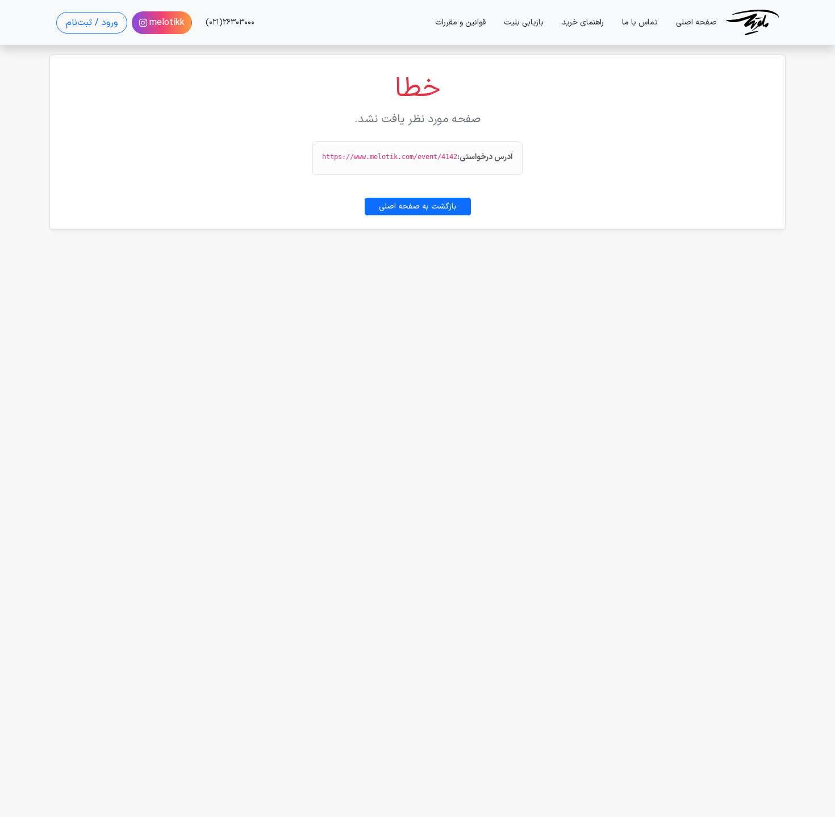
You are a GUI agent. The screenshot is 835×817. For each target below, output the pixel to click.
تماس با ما (640, 22)
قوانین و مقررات (460, 22)
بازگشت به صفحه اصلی (418, 206)
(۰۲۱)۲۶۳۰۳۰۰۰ (230, 22)
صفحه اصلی (696, 22)
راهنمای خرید (583, 22)
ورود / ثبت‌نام (92, 23)
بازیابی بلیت (524, 22)
